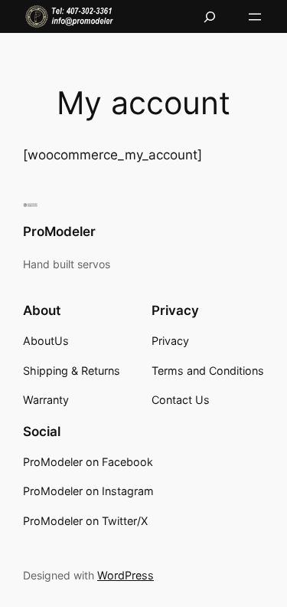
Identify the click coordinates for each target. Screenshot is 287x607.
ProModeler (59, 231)
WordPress (125, 575)
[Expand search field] (209, 16)
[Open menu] (255, 17)
